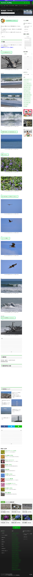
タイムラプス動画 (11, 5)
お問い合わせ (25, 5)
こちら (2, 44)
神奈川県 (27, 100)
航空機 (27, 102)
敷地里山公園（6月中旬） (16, 522)
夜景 (17, 548)
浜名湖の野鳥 (7, 469)
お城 (24, 79)
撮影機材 (16, 5)
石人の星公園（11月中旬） (9, 455)
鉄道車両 (3, 548)
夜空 (13, 550)
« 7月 (25, 48)
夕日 (13, 548)
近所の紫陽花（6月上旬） (26, 522)
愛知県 (17, 556)
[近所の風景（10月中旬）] (3, 489)
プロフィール (21, 5)
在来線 (17, 546)
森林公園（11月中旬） (8, 464)
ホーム (2, 5)
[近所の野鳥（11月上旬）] (3, 475)
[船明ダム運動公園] (3, 494)
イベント (30, 79)
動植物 (2, 537)
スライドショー (26, 81)
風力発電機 (25, 106)
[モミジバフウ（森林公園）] (3, 480)
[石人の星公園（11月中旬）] (3, 457)
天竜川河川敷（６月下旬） (27, 511)
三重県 (25, 85)
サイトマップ (26, 31)
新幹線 (25, 96)
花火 (24, 104)
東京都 (27, 96)
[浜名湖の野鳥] (3, 471)
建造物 (13, 556)
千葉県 (29, 87)
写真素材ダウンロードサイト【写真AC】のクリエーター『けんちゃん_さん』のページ (16, 0)
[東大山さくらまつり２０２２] (3, 461)
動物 (24, 87)
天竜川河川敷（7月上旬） (16, 511)
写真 (4, 5)
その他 (27, 79)
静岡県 (27, 104)
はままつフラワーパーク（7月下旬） (10, 450)
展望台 (17, 550)
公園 (27, 85)
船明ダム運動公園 (8, 492)
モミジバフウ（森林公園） (9, 478)
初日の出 (30, 85)
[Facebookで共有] (4, 426)
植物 (24, 98)
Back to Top (16, 527)
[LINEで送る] (18, 426)
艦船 (29, 102)
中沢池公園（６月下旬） (5, 522)
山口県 (13, 552)
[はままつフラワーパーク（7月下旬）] (3, 452)
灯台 (24, 100)
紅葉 (24, 102)
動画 (7, 5)
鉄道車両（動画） (4, 550)
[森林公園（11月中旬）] (3, 466)
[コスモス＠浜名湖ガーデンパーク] (3, 485)
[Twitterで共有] (11, 426)
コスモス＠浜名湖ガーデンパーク (10, 483)
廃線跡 (17, 554)
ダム (30, 83)
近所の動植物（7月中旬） (5, 511)
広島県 (13, 554)
